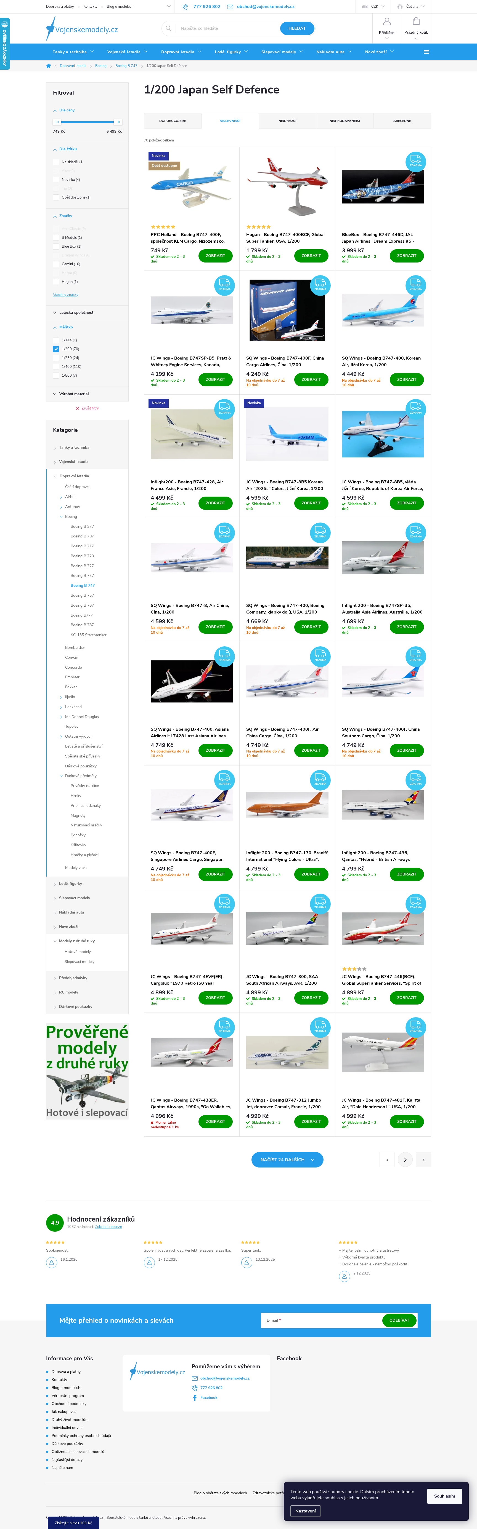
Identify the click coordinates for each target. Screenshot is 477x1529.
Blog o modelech (120, 6)
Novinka (70, 179)
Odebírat (399, 1320)
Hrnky (76, 795)
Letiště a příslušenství (83, 746)
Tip (66, 188)
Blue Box (71, 246)
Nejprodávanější (345, 121)
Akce (68, 170)
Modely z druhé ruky (77, 941)
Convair (71, 657)
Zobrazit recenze (108, 1226)
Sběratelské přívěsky (82, 756)
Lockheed (73, 706)
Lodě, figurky (70, 883)
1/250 (70, 357)
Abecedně (402, 121)
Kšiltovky (78, 845)
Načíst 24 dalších (283, 1160)
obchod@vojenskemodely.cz (225, 1378)
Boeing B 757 (82, 595)
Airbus (70, 496)
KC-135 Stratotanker (89, 635)
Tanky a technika (74, 447)
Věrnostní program (68, 1395)
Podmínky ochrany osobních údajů (81, 1435)
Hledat (297, 28)
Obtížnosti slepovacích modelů (78, 1451)
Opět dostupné (75, 197)
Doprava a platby (60, 6)
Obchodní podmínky (69, 1403)
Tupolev (71, 726)
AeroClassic (73, 228)
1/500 (69, 375)
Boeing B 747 (83, 585)
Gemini (70, 264)
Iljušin (70, 697)
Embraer (72, 677)
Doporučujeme (172, 121)
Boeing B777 (82, 615)
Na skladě (72, 162)
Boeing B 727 (82, 566)
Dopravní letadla (74, 476)
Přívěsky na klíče (85, 785)
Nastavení (305, 1511)
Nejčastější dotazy (67, 1459)
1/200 (70, 349)
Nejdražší (287, 121)
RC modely (68, 992)
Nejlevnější (230, 121)
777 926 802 (211, 1388)
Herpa (69, 273)
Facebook (209, 1397)
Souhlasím (444, 1496)
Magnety (78, 815)
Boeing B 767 (82, 605)
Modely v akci (76, 867)
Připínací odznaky (86, 805)
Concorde (73, 667)
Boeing (71, 516)
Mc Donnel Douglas (82, 716)
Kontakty (90, 6)
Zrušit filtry (90, 408)
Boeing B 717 (82, 546)
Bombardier (75, 647)
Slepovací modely (74, 898)
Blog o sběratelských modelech (220, 1493)
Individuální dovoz (67, 1427)
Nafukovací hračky (86, 825)
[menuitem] (73, 52)
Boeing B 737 (82, 575)
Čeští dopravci (77, 486)
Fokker (71, 687)
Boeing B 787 (82, 625)
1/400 (71, 366)
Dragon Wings (75, 255)
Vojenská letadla (74, 461)
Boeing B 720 (82, 556)
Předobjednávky (73, 978)
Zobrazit (215, 255)
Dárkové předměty (81, 775)
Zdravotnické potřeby (271, 1493)
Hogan (69, 281)
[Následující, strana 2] (405, 1159)
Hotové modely (78, 951)
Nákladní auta (71, 912)
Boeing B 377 (82, 526)
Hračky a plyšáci (85, 855)
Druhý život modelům (70, 1419)
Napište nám (62, 1467)
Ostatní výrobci (78, 736)
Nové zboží (68, 926)
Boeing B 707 (82, 536)
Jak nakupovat (64, 1411)
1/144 (69, 340)
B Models (71, 237)
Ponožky (78, 835)
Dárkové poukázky (81, 766)
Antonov (72, 506)
